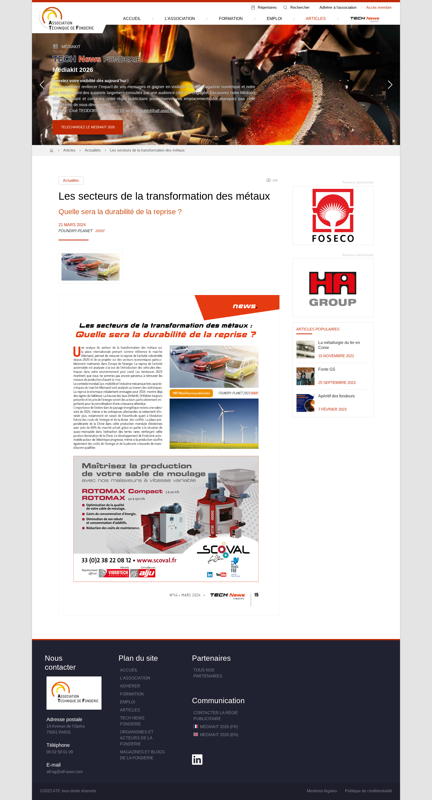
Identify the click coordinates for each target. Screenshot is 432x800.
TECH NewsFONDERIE (132, 721)
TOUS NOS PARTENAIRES (208, 673)
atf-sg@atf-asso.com (64, 772)
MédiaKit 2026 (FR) (218, 727)
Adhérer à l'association (338, 7)
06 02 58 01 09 (111, 111)
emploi (274, 18)
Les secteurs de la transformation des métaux (147, 150)
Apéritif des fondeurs (336, 396)
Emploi (127, 702)
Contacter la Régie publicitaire (216, 716)
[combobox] (297, 7)
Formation (132, 694)
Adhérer (130, 686)
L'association (135, 678)
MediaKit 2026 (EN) (218, 735)
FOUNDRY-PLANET (75, 231)
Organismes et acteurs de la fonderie (137, 738)
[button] (41, 84)
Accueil (129, 670)
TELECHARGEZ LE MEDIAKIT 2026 (88, 127)
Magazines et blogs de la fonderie (142, 755)
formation (231, 18)
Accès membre (379, 7)
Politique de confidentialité (368, 791)
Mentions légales (322, 791)
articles (316, 18)
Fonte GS (326, 369)
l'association (180, 18)
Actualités (93, 150)
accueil (132, 18)
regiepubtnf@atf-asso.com (154, 111)
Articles (69, 150)
